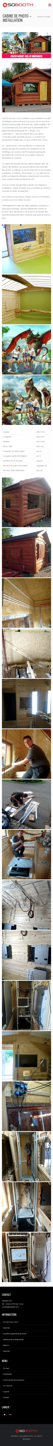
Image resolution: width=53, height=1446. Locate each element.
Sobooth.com (27, 1436)
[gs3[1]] (26, 299)
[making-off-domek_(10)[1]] (26, 955)
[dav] (26, 87)
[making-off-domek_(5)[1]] (26, 703)
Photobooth (7, 1374)
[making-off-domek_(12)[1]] (26, 1056)
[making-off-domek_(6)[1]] (26, 754)
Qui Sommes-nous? (10, 1322)
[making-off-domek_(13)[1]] (26, 1106)
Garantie (6, 1328)
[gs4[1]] (26, 350)
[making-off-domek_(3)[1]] (26, 603)
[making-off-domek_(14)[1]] (26, 1156)
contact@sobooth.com (10, 1307)
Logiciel (6, 1392)
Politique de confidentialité (13, 1340)
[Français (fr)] (5, 1415)
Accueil (6, 1368)
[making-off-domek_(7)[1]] (26, 804)
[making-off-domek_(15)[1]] (26, 1207)
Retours (6, 1345)
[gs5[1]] (26, 400)
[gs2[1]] (26, 249)
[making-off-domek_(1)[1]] (26, 502)
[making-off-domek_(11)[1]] (26, 1005)
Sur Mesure (7, 1386)
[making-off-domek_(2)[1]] (26, 552)
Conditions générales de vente (14, 1334)
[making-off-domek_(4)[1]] (26, 653)
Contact (6, 1397)
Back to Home (44, 17)
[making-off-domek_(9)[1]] (26, 905)
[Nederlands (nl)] (10, 1415)
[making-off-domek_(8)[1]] (26, 854)
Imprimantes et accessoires (13, 1380)
